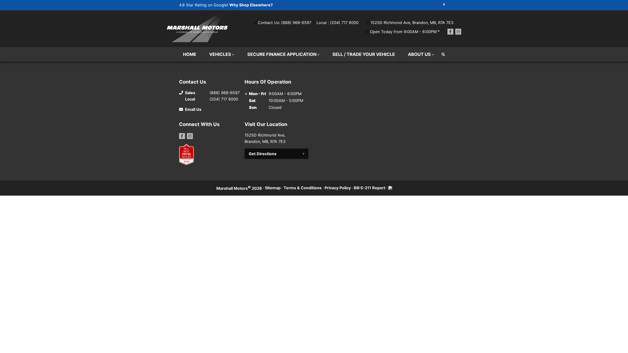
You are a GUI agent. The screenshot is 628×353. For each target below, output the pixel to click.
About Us (419, 54)
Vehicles (220, 54)
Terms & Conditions (303, 187)
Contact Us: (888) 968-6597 (284, 22)
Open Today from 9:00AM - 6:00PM (403, 31)
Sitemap (273, 187)
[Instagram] (458, 32)
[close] (444, 4)
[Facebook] (450, 32)
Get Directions (262, 153)
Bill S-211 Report (369, 187)
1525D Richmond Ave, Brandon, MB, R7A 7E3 (411, 22)
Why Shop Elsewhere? (251, 4)
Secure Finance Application (281, 54)
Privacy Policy (338, 187)
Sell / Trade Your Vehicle (363, 54)
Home (189, 54)
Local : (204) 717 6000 (337, 22)
